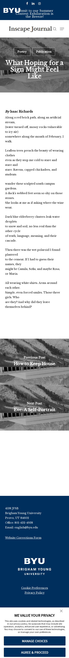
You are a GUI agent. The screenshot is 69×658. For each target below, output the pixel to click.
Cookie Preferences (34, 588)
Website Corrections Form (23, 537)
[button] (61, 611)
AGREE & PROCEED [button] (34, 652)
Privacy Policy (35, 592)
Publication (44, 51)
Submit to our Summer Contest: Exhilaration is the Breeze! (34, 13)
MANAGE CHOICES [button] (34, 641)
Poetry (22, 51)
